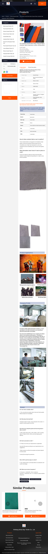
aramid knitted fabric (24, 481)
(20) (7, 36)
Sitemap (38, 544)
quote (42, 3)
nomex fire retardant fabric (35, 479)
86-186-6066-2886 (42, 0)
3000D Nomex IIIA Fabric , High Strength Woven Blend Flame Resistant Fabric (35, 511)
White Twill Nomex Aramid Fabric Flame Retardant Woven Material (10, 511)
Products (7, 16)
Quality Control (38, 540)
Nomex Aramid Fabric (14, 16)
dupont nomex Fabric (24, 479)
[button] (8, 504)
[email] (7, 72)
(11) (9, 42)
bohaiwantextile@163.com (31, 0)
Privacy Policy (38, 547)
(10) (8, 33)
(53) (8, 28)
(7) (8, 51)
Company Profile (38, 535)
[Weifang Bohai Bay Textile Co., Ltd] (8, 3)
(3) (9, 45)
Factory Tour (38, 537)
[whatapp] (4, 72)
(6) (8, 39)
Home (3, 16)
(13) (8, 31)
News (38, 542)
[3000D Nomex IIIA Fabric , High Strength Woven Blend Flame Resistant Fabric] (35, 501)
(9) (8, 53)
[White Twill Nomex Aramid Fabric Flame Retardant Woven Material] (12, 501)
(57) (8, 26)
